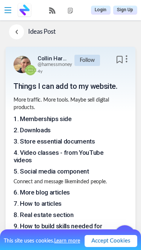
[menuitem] (52, 10)
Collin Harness (53, 58)
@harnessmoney (55, 64)
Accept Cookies (110, 241)
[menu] (61, 10)
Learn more (67, 241)
